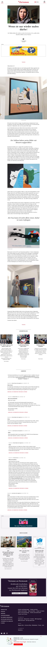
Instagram (37, 377)
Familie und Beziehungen (23, 609)
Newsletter (4, 609)
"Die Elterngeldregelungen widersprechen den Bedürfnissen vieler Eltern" (8, 553)
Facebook (20, 378)
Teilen (23, 62)
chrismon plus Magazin (7, 621)
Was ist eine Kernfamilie (12, 398)
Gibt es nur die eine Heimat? (24, 551)
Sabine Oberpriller (7, 568)
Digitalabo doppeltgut (6, 619)
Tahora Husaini (23, 358)
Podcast (3, 611)
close (40, 636)
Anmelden (44, 2)
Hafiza (8, 419)
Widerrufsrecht (21, 620)
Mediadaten (34, 625)
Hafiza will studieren (12, 459)
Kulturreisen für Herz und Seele (39, 551)
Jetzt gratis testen (18, 644)
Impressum (20, 618)
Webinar (3, 613)
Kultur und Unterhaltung (23, 612)
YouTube (1, 633)
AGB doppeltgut (38, 618)
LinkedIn (25, 378)
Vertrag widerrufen (30, 620)
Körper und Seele (40, 611)
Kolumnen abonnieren (6, 617)
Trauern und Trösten (22, 614)
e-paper (3, 623)
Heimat (25, 548)
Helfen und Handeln (22, 611)
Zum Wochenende (5, 615)
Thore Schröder (6, 361)
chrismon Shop (28, 625)
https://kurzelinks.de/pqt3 (16, 477)
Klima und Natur (31, 611)
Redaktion (20, 630)
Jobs (43, 625)
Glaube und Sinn (34, 609)
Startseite (21, 4)
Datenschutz (27, 618)
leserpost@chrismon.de (20, 377)
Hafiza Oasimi (10, 385)
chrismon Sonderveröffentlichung (39, 548)
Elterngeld (8, 548)
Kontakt (32, 618)
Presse (39, 625)
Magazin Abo (21, 625)
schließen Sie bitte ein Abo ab (29, 376)
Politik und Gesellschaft (35, 612)
